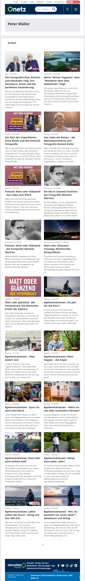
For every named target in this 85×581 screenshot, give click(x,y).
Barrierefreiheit (49, 575)
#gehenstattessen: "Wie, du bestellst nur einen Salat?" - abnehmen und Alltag (60, 515)
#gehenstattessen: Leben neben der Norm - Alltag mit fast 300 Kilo (22, 515)
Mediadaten (32, 565)
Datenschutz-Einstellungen (39, 568)
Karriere (45, 563)
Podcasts (49, 2)
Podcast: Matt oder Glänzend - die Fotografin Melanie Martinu (22, 249)
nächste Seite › (43, 546)
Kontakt (30, 563)
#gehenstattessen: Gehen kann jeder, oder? (59, 459)
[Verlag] (17, 565)
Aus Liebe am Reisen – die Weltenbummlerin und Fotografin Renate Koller (59, 141)
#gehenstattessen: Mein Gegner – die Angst (58, 358)
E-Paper (16, 2)
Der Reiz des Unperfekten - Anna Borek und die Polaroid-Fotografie (23, 141)
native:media (12, 577)
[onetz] (17, 9)
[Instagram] (67, 565)
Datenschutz (62, 575)
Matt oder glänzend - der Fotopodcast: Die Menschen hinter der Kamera (21, 306)
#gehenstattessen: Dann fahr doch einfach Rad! (22, 459)
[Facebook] (58, 565)
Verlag (38, 563)
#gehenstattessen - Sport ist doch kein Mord (22, 408)
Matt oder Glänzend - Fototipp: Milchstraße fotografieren (57, 249)
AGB (70, 575)
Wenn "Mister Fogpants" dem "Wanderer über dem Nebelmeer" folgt (62, 81)
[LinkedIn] (75, 565)
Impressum (36, 575)
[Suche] (54, 9)
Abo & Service (59, 2)
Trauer (32, 2)
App (53, 565)
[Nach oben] (81, 577)
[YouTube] (62, 565)
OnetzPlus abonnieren (73, 2)
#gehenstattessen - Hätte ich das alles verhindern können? (62, 408)
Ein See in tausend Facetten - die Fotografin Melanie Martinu (61, 195)
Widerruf (35, 578)
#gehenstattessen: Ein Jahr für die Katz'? (60, 304)
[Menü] (76, 9)
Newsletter (40, 2)
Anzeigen (24, 2)
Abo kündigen (44, 565)
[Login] (67, 9)
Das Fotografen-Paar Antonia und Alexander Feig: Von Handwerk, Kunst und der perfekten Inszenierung (22, 82)
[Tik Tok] (71, 565)
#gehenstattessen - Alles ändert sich (20, 358)
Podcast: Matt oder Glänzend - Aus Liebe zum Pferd (22, 193)
